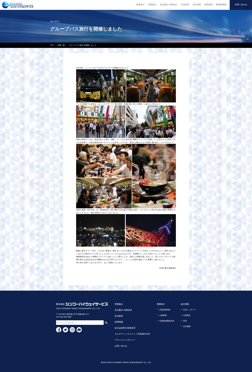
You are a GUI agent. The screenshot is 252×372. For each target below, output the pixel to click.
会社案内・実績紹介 (169, 4)
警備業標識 (221, 4)
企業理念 (186, 315)
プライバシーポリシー (125, 340)
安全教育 (185, 4)
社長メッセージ (189, 310)
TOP (52, 45)
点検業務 (163, 315)
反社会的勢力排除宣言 (125, 328)
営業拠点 (152, 4)
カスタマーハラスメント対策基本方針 (132, 334)
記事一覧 (61, 45)
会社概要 (186, 326)
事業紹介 (140, 4)
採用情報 (208, 4)
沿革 (185, 321)
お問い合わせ (241, 4)
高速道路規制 (164, 310)
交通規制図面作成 (166, 321)
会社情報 (197, 4)
